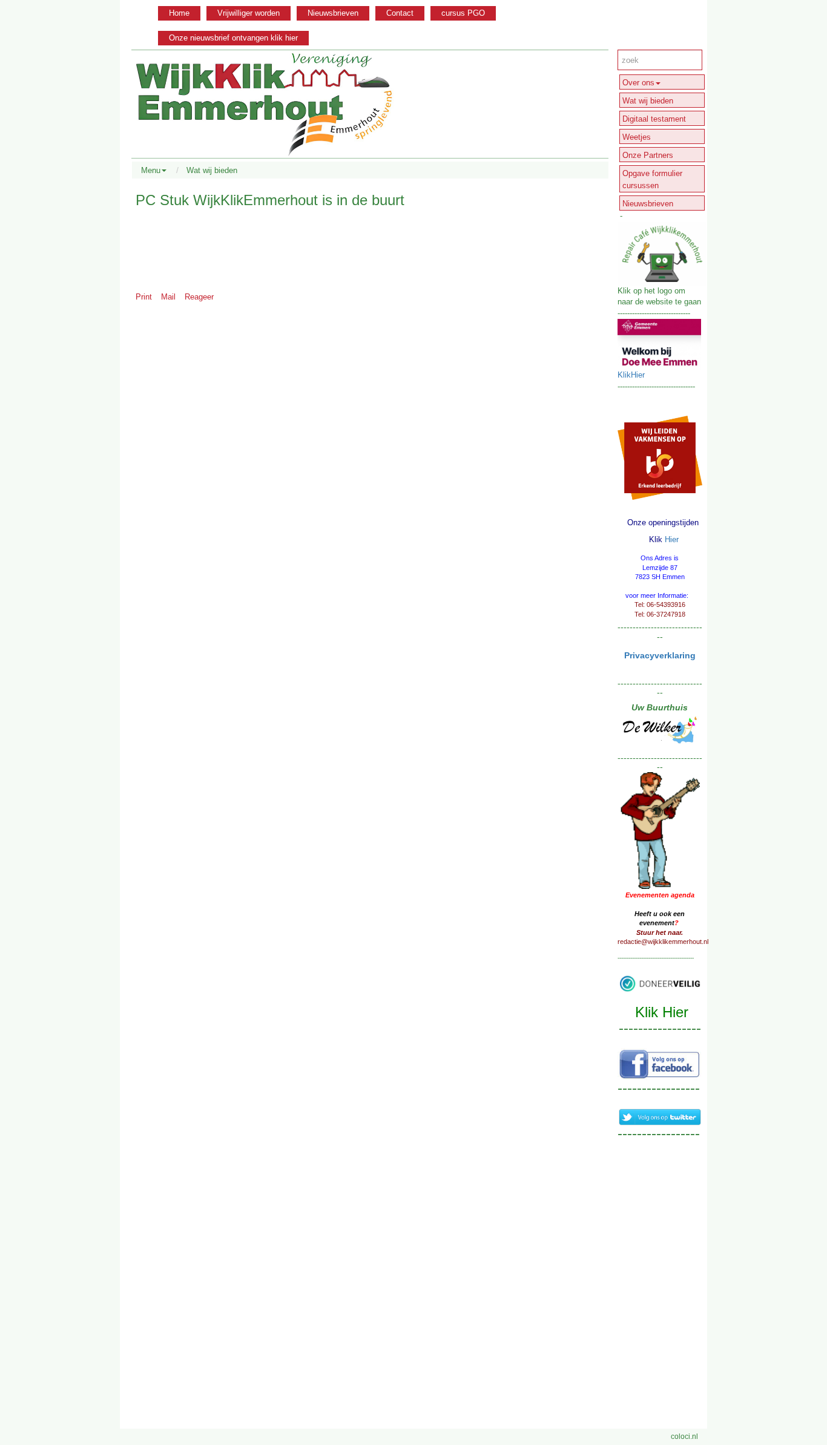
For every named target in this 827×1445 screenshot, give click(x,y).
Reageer (199, 296)
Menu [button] (150, 170)
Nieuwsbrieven (333, 13)
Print (144, 296)
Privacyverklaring (660, 655)
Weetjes (636, 137)
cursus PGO (463, 13)
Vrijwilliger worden (248, 13)
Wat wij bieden (211, 170)
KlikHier (631, 374)
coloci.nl (684, 1436)
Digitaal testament (654, 118)
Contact (400, 13)
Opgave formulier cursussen (652, 179)
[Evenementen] (660, 829)
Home (179, 13)
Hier (672, 539)
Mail (168, 296)
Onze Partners (647, 155)
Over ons (638, 82)
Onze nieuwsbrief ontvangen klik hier (233, 37)
